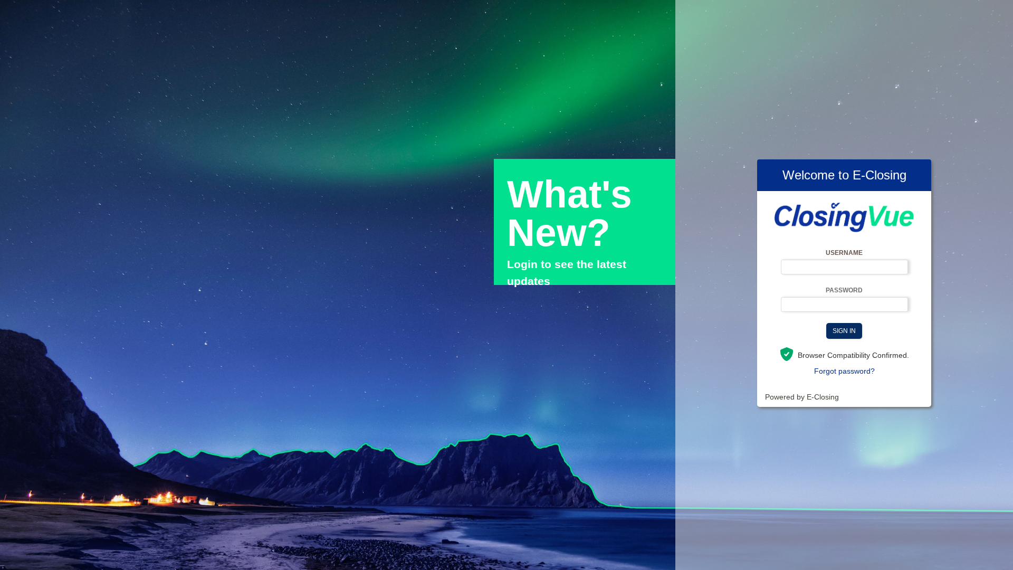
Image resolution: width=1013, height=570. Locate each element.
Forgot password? (844, 371)
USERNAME (844, 252)
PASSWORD (844, 290)
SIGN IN (844, 331)
